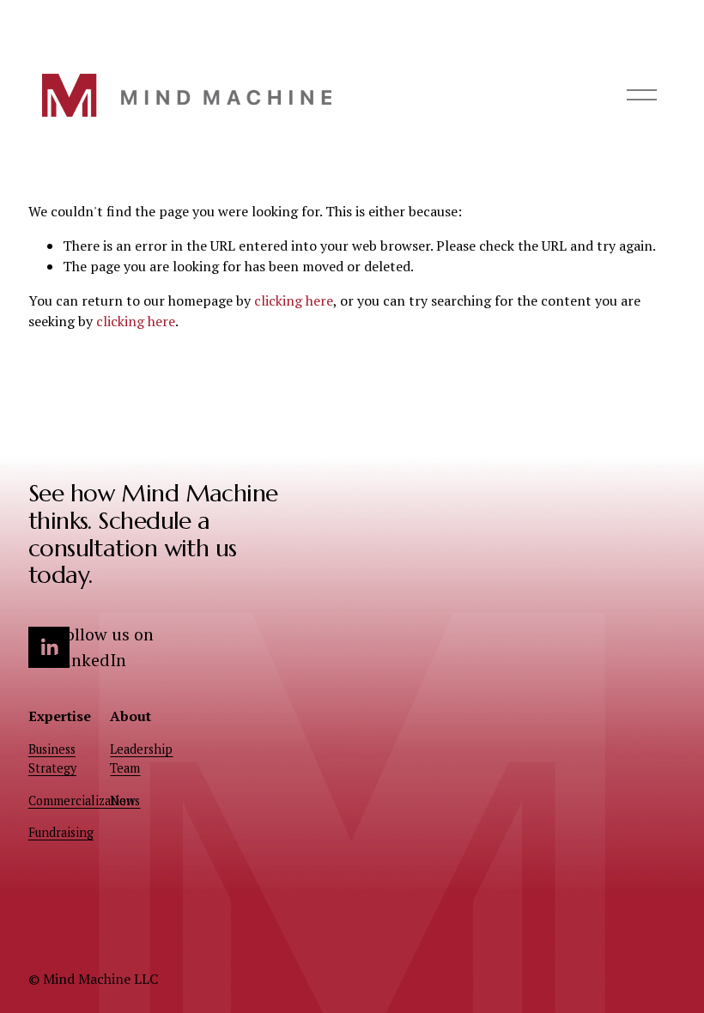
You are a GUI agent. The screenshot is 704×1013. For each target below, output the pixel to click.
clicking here (293, 300)
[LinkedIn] (49, 647)
